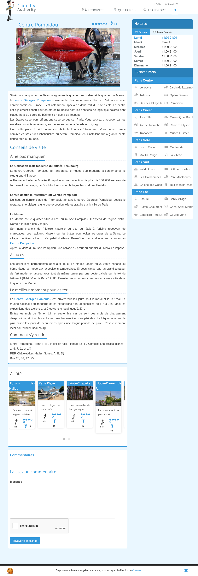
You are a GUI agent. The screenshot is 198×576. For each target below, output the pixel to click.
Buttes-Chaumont (150, 206)
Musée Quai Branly (181, 117)
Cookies (136, 570)
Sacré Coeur (147, 147)
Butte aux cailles (179, 169)
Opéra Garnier (178, 95)
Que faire (125, 10)
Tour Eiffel (145, 117)
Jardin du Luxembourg (181, 87)
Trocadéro (145, 133)
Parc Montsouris (180, 177)
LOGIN (157, 4)
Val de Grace (147, 169)
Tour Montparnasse (181, 184)
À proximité (94, 10)
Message (16, 481)
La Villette (175, 155)
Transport (157, 10)
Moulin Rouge (148, 155)
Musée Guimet (179, 133)
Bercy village (177, 198)
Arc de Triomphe (149, 125)
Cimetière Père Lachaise (151, 214)
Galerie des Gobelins (151, 184)
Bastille (144, 198)
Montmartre (176, 147)
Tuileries (144, 95)
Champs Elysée (179, 125)
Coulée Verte (177, 214)
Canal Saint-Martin (181, 206)
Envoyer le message (25, 541)
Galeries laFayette (151, 103)
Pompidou (176, 103)
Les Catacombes (150, 177)
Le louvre (145, 87)
